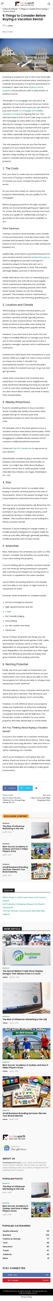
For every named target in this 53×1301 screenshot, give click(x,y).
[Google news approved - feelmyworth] (26, 1147)
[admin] (4, 25)
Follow (46, 1280)
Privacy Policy (26, 1297)
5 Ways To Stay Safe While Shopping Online (40, 799)
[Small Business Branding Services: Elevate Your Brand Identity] (40, 871)
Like (47, 1275)
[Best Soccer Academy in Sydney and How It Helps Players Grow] (40, 851)
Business (6, 823)
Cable (8, 611)
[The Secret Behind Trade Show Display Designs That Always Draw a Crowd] (26, 949)
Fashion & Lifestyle (10, 9)
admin (10, 26)
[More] (36, 788)
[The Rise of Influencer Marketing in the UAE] (40, 830)
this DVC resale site (22, 448)
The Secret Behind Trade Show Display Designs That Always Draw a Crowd (23, 972)
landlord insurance (40, 257)
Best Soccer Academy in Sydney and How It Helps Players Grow (15, 849)
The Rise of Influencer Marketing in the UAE (14, 827)
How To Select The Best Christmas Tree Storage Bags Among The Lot (14, 800)
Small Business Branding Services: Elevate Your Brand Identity (15, 869)
